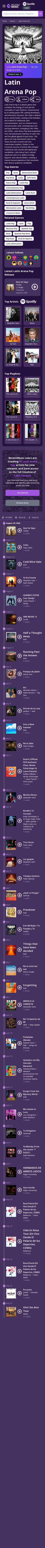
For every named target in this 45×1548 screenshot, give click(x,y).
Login (26, 8)
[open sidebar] (4, 6)
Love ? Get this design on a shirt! (22, 68)
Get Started (22, 493)
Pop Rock (10, 177)
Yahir (25, 1025)
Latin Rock (30, 193)
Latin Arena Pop (24, 21)
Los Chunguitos (29, 1115)
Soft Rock (31, 177)
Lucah (25, 619)
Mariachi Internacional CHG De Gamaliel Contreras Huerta (30, 1075)
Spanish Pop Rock (22, 233)
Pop (7, 172)
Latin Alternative (13, 193)
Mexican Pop (11, 228)
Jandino (26, 711)
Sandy (25, 603)
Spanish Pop (27, 228)
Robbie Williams (29, 774)
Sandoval (26, 1133)
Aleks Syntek (31, 821)
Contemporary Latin (15, 198)
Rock (16, 172)
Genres (12, 21)
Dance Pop (10, 183)
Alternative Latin (13, 208)
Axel (24, 565)
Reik (24, 1045)
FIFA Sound (27, 781)
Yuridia (18, 284)
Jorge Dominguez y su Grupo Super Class (31, 817)
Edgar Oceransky (30, 1174)
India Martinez (29, 1117)
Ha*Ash (26, 895)
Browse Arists (22, 503)
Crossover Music (13, 213)
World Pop (30, 208)
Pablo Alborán (28, 879)
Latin (20, 177)
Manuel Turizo (29, 1043)
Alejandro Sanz (29, 580)
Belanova (27, 1215)
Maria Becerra (29, 692)
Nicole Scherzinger (30, 776)
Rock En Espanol (13, 203)
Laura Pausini (28, 601)
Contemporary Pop (14, 188)
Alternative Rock (29, 172)
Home (4, 21)
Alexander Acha (29, 797)
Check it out (14, 74)
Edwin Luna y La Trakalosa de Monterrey (29, 826)
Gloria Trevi (27, 674)
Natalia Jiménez (29, 1069)
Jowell (25, 1292)
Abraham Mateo (29, 690)
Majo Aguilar (35, 1025)
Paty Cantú (27, 547)
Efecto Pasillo (28, 972)
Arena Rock (29, 203)
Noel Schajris (28, 746)
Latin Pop (24, 183)
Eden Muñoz (28, 583)
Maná (25, 1314)
